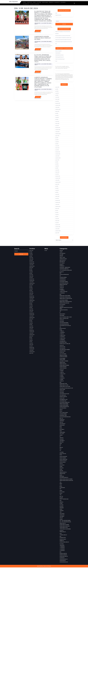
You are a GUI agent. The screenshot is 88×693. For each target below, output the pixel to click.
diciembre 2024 (57, 127)
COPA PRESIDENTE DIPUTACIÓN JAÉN (65, 325)
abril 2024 (56, 143)
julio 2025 (56, 113)
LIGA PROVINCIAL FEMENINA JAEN (64, 402)
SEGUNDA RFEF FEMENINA (63, 356)
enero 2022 (57, 198)
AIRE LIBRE (61, 250)
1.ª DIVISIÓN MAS (62, 547)
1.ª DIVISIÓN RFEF (62, 332)
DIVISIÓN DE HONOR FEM (63, 396)
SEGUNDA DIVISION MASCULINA (64, 406)
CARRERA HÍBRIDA (62, 432)
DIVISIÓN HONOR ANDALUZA (64, 556)
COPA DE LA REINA (62, 359)
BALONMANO (63, 2)
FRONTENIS (61, 470)
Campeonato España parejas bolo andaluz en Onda (42, 38)
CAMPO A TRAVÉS (62, 257)
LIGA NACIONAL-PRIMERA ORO (64, 268)
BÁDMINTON (51, 2)
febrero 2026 (57, 99)
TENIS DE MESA (45, 2)
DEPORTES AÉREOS (62, 462)
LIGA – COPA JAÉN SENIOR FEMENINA (65, 520)
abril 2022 (56, 192)
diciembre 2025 (57, 103)
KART (60, 488)
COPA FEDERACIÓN (62, 348)
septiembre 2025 (57, 109)
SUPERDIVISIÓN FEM (63, 560)
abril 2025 (56, 119)
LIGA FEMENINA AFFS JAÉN (63, 399)
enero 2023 (57, 174)
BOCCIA (61, 454)
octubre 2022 (57, 180)
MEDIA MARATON (62, 261)
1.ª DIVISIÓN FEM (62, 290)
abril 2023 (30, 307)
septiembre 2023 (31, 300)
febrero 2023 (31, 310)
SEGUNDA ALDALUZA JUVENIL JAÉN (65, 343)
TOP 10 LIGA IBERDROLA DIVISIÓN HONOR (66, 270)
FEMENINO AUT (62, 540)
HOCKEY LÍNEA (62, 476)
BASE (60, 294)
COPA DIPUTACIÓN (62, 346)
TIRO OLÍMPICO (62, 516)
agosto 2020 (57, 232)
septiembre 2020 (57, 230)
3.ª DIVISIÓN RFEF (62, 339)
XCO (60, 450)
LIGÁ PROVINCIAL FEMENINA (64, 300)
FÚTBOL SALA (29, 2)
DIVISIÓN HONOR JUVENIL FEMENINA (65, 295)
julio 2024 (56, 137)
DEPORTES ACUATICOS (63, 460)
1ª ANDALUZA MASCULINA (63, 291)
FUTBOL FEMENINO (62, 358)
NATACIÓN (61, 497)
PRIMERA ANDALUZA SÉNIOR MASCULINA (66, 301)
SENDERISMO (62, 507)
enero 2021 (57, 222)
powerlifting (61, 506)
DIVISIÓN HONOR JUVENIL (63, 383)
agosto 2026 (57, 87)
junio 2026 (56, 91)
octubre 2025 (57, 107)
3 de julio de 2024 (38, 41)
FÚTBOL (24, 2)
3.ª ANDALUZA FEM (62, 338)
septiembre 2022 (57, 182)
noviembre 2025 (57, 105)
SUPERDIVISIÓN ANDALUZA (64, 559)
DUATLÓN (61, 463)
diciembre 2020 (57, 224)
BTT (60, 436)
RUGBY (34, 2)
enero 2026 (57, 101)
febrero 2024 (57, 147)
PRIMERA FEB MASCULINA (63, 284)
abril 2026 (56, 95)
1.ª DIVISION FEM (62, 546)
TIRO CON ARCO (62, 513)
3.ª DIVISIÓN (61, 379)
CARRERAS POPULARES (63, 258)
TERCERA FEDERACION (63, 368)
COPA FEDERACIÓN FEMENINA (64, 322)
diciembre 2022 (57, 176)
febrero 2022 (57, 196)
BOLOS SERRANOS (62, 304)
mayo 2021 (57, 214)
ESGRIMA (61, 466)
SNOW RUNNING (62, 315)
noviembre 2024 (57, 129)
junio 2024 (56, 139)
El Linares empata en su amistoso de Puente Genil (62, 35)
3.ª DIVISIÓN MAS (62, 550)
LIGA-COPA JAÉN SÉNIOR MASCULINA (65, 416)
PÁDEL (61, 500)
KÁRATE (61, 483)
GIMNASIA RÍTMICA (62, 473)
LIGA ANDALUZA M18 (63, 537)
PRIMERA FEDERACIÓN (63, 363)
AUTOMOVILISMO (62, 487)
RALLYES (61, 493)
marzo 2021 (57, 218)
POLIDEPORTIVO (62, 419)
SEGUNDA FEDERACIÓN (63, 366)
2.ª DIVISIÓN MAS (62, 549)
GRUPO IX (61, 409)
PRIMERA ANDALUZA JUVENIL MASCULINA (66, 298)
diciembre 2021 (57, 200)
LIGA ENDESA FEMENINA (63, 277)
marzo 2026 (57, 97)
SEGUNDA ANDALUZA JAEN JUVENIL (65, 386)
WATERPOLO (61, 530)
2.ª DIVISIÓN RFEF (62, 336)
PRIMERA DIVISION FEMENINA (64, 403)
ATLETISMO (39, 2)
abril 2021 (56, 216)
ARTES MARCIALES (62, 253)
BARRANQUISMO (62, 425)
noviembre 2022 (57, 178)
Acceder (46, 250)
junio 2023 (30, 304)
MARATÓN (61, 447)
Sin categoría (62, 543)
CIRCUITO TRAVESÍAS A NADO (64, 318)
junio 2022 (56, 188)
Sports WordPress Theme (41, 566)
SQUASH (61, 509)
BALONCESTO (57, 2)
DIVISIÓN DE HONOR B (63, 539)
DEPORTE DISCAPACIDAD (63, 456)
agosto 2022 (57, 184)
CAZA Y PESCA (62, 433)
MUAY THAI (61, 418)
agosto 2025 (57, 111)
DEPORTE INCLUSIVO (63, 328)
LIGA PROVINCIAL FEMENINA (64, 281)
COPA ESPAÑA (62, 321)
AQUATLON (61, 422)
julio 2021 (56, 210)
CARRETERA (61, 437)
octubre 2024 (57, 131)
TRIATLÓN (61, 517)
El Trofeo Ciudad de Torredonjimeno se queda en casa (63, 37)
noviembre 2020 (57, 226)
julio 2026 (56, 89)
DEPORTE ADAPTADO (63, 453)
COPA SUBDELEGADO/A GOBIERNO (65, 349)
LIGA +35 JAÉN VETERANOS (64, 412)
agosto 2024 (57, 135)
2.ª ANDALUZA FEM (62, 335)
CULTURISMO (62, 452)
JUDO (60, 482)
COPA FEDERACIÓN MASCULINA (64, 324)
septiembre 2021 (57, 206)
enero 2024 (57, 149)
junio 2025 (56, 115)
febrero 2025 (57, 123)
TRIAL (60, 494)
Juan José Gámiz (44, 41)
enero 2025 (57, 125)
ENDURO (61, 490)
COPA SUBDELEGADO (63, 395)
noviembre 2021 (57, 202)
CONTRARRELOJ (62, 440)
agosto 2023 (31, 301)
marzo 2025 (57, 121)
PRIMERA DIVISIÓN (62, 362)
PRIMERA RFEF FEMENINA (63, 355)
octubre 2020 (57, 228)
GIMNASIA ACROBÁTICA (63, 472)
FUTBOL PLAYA (62, 352)
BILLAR (61, 426)
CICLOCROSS (62, 439)
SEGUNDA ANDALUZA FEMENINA (64, 365)
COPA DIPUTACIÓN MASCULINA (64, 274)
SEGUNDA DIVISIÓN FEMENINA (64, 405)
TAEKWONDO (62, 510)
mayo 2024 (57, 141)
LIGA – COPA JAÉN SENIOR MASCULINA (65, 521)
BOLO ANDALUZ (62, 429)
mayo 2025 (57, 117)
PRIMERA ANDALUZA (63, 523)
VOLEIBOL (61, 519)
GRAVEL (61, 443)
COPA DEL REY (62, 345)
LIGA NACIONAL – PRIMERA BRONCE (65, 267)
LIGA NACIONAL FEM (62, 278)
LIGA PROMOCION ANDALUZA (64, 477)
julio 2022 (56, 186)
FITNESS (61, 469)
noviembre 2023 (31, 297)
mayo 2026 (57, 93)
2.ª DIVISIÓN (61, 375)
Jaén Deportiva (13, 1)
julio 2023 (30, 303)
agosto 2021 (57, 208)
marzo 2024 (57, 145)
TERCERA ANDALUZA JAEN (64, 527)
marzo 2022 (57, 194)
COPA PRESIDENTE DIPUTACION (64, 393)
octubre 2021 (57, 204)
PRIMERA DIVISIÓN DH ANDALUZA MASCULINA (66, 480)
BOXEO (61, 430)
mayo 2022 (57, 190)
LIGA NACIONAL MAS (63, 280)
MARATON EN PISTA (63, 260)
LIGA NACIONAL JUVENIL (63, 342)
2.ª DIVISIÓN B (62, 376)
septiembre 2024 (57, 133)
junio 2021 (56, 212)
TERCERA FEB (62, 287)
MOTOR (61, 486)
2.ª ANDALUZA (62, 372)
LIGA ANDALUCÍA (62, 557)
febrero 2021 (57, 220)
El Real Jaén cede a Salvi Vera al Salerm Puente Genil (63, 39)
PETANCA (61, 503)
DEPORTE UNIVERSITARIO (63, 459)
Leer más (38, 31)
